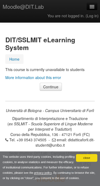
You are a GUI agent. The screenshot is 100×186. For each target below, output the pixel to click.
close (86, 157)
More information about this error (33, 77)
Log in (92, 15)
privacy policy (43, 172)
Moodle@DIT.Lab (23, 6)
